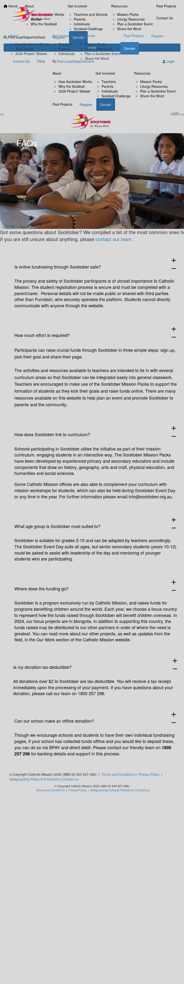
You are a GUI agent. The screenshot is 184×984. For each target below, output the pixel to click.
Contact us (70, 779)
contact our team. (114, 239)
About (13, 35)
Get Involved (62, 35)
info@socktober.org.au (150, 496)
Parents (64, 48)
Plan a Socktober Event (102, 53)
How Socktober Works (32, 44)
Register (157, 35)
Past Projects (134, 35)
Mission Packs (95, 44)
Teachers (65, 44)
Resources (87, 35)
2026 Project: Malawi (31, 53)
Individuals (66, 53)
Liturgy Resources (98, 48)
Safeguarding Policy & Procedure (34, 779)
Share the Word (97, 58)
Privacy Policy (148, 774)
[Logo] (33, 15)
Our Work (45, 639)
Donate (129, 48)
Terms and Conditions (118, 774)
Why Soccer (24, 48)
